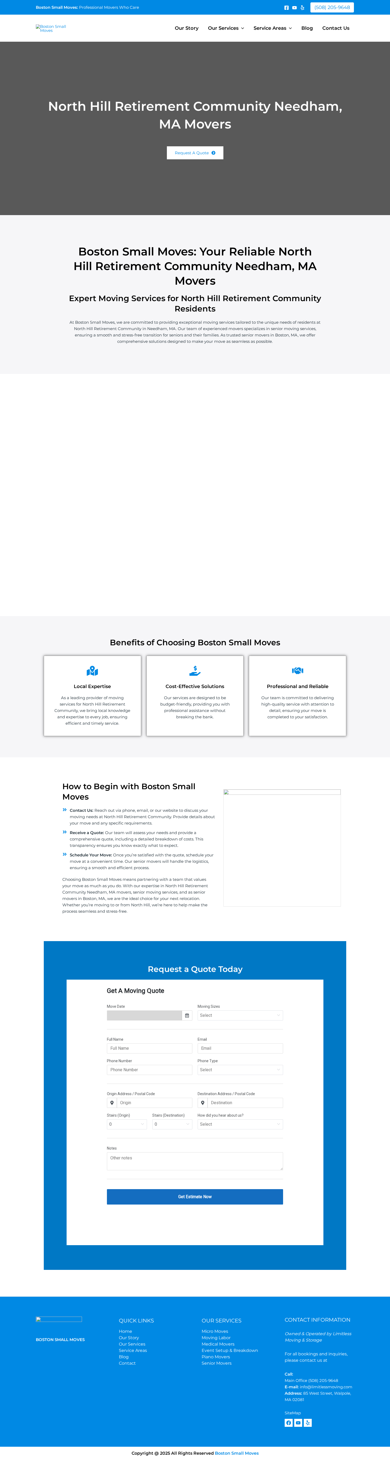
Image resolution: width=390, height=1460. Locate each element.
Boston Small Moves (236, 1453)
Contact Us (335, 28)
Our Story (186, 28)
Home (125, 1331)
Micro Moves (215, 1331)
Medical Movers (218, 1344)
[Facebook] (286, 7)
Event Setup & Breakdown (230, 1350)
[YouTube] (294, 7)
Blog (307, 28)
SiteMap (293, 1412)
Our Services (223, 28)
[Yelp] (302, 7)
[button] (332, 7)
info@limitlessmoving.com (326, 1386)
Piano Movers (216, 1356)
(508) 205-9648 (323, 1380)
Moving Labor (216, 1337)
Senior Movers (217, 1363)
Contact (127, 1363)
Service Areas (270, 28)
